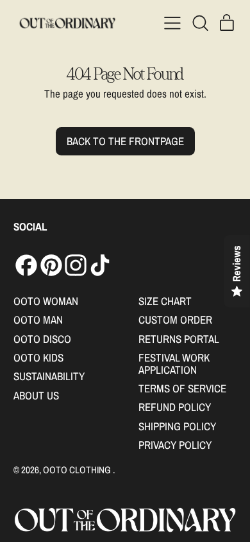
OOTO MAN (38, 319)
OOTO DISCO (42, 338)
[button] (200, 23)
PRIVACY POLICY (175, 444)
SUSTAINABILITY (49, 376)
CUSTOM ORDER (175, 319)
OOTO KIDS (38, 357)
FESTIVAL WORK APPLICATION (174, 363)
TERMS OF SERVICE (182, 388)
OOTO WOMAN (45, 300)
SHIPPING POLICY (177, 426)
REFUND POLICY (174, 406)
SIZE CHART (165, 300)
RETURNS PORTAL (178, 338)
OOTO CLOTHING (78, 469)
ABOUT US (36, 395)
